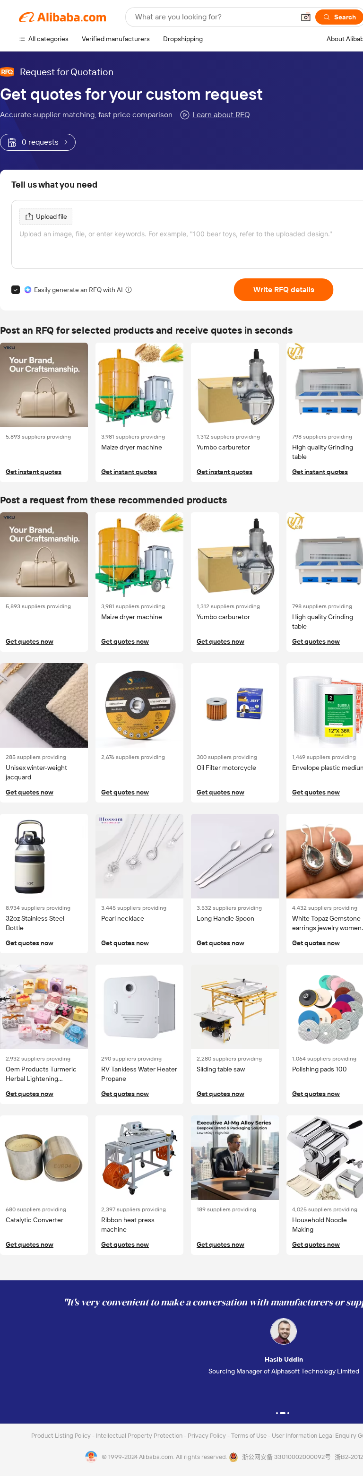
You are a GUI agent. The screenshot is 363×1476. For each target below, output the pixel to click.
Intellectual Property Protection (140, 1435)
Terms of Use (249, 1435)
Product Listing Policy (61, 1435)
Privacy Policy (207, 1435)
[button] (305, 17)
